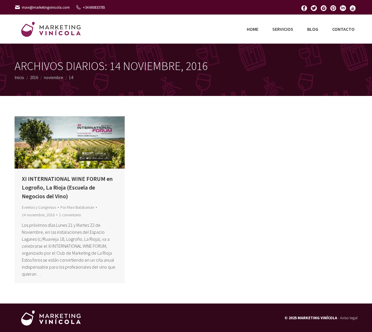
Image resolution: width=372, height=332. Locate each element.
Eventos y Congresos (39, 207)
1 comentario (70, 214)
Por (77, 207)
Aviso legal (348, 317)
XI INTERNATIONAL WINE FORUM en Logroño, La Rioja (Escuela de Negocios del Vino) (67, 187)
